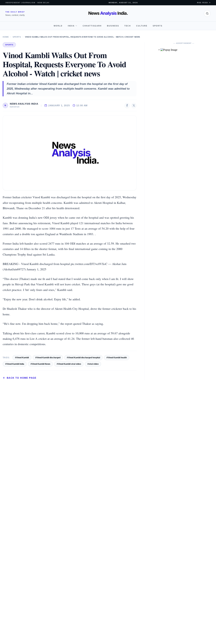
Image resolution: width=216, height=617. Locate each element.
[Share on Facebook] (127, 105)
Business (113, 26)
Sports (157, 26)
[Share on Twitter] (134, 105)
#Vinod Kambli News (40, 364)
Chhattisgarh (92, 26)
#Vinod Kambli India (14, 364)
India (71, 26)
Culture (141, 26)
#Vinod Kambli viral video (69, 364)
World (58, 26)
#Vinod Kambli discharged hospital (83, 357)
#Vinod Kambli (22, 357)
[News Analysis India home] (108, 13)
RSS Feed (202, 3)
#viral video (93, 364)
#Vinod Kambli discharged (47, 357)
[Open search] (207, 13)
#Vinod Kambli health (116, 357)
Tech (127, 26)
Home (6, 37)
